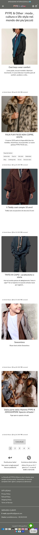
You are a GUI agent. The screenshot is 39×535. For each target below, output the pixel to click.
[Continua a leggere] (19, 47)
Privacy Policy (5, 494)
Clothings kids (12, 159)
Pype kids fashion (8, 153)
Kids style (20, 156)
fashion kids (7, 156)
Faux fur (14, 156)
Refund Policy (5, 497)
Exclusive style (27, 159)
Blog (5, 159)
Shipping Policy (6, 500)
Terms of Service (6, 503)
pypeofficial (24, 526)
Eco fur (19, 159)
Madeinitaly (28, 156)
